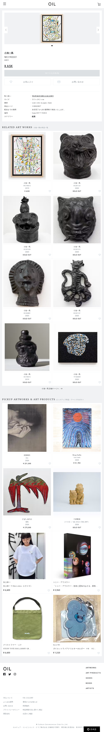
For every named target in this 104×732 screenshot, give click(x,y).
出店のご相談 (27, 714)
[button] (98, 30)
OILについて (7, 698)
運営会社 (6, 714)
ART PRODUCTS (93, 673)
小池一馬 (8, 53)
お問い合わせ (8, 706)
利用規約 (26, 706)
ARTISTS (90, 688)
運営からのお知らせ (30, 702)
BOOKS (89, 683)
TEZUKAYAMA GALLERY (43, 96)
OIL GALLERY (28, 698)
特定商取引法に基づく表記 (32, 710)
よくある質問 (8, 702)
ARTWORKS (91, 668)
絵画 (33, 116)
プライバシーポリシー (11, 710)
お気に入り (28, 82)
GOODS (89, 678)
